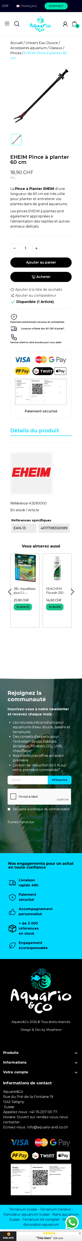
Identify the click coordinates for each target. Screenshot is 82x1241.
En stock (17, 510)
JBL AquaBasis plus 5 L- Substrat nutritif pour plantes (24, 591)
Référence (19, 503)
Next (72, 592)
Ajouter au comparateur (35, 295)
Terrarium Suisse (23, 1209)
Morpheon (54, 1030)
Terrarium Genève (55, 1209)
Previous (10, 592)
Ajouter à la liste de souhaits (38, 289)
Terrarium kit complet (41, 1220)
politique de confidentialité (50, 809)
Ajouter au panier (41, 262)
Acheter (43, 277)
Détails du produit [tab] (34, 430)
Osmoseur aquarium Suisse (26, 1214)
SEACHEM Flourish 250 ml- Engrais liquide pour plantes (54, 591)
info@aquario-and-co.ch (47, 1127)
